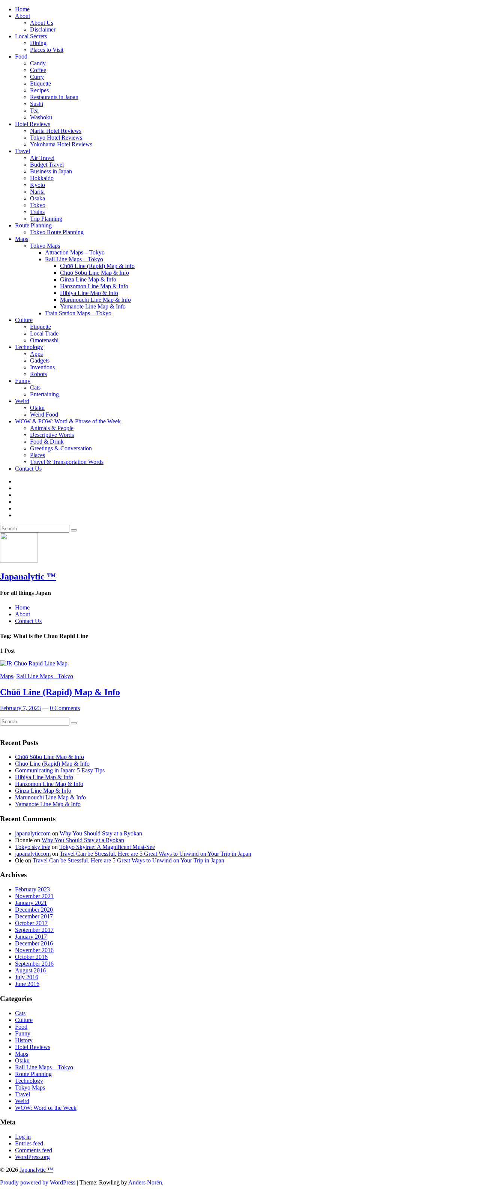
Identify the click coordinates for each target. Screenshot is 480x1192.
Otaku (37, 408)
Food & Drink (47, 441)
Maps (21, 239)
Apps (36, 354)
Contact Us (28, 468)
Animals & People (52, 428)
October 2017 (31, 923)
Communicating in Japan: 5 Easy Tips (60, 770)
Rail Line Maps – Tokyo (74, 259)
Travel (22, 151)
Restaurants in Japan (54, 97)
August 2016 (30, 970)
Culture (24, 320)
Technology (29, 347)
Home (22, 9)
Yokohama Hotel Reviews (61, 144)
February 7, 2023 (20, 708)
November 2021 (34, 896)
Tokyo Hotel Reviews (56, 137)
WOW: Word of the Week (45, 1108)
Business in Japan (51, 171)
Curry (37, 77)
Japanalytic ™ (28, 576)
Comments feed (33, 1150)
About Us (41, 23)
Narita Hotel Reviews (55, 131)
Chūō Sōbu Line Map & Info (94, 272)
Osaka (37, 198)
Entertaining (44, 394)
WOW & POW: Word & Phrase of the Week (68, 421)
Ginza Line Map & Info (88, 279)
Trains (37, 212)
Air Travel (42, 158)
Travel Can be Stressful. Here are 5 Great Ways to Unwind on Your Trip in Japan (155, 853)
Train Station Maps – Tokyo (78, 313)
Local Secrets (31, 36)
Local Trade (44, 333)
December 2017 (34, 916)
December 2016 (34, 943)
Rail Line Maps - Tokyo (44, 676)
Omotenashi (44, 340)
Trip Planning (46, 218)
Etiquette (40, 83)
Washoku (41, 117)
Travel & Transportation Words (67, 462)
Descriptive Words (52, 435)
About (22, 16)
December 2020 (34, 909)
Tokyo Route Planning (57, 232)
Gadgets (40, 360)
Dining (38, 43)
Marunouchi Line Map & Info (95, 299)
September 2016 (34, 963)
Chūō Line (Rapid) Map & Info (97, 266)
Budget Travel (47, 164)
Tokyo (37, 205)
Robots (38, 374)
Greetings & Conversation (61, 448)
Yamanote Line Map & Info (93, 306)
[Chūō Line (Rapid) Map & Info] (34, 663)
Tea (34, 110)
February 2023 (32, 889)
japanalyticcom (33, 833)
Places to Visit (46, 50)
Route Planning (33, 225)
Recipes (39, 90)
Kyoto (37, 185)
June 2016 (27, 984)
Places (37, 455)
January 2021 (31, 903)
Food (21, 56)
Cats (35, 387)
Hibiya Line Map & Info (89, 293)
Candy (38, 63)
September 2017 (34, 930)
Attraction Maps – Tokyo (75, 252)
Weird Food (44, 414)
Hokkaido (42, 178)
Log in (23, 1136)
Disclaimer (43, 29)
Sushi (36, 104)
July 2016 (26, 977)
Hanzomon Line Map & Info (94, 286)
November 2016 (34, 950)
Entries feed (29, 1143)
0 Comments (65, 708)
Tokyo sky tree (32, 847)
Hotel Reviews (32, 124)
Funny (22, 381)
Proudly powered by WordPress (37, 1182)
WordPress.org (32, 1157)
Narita (37, 191)
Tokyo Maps (45, 245)
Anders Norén (145, 1182)
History (24, 1040)
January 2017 (31, 936)
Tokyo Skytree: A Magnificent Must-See (107, 847)
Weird (22, 401)
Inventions (42, 367)
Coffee (38, 70)
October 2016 (31, 957)
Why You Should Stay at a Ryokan (101, 833)
